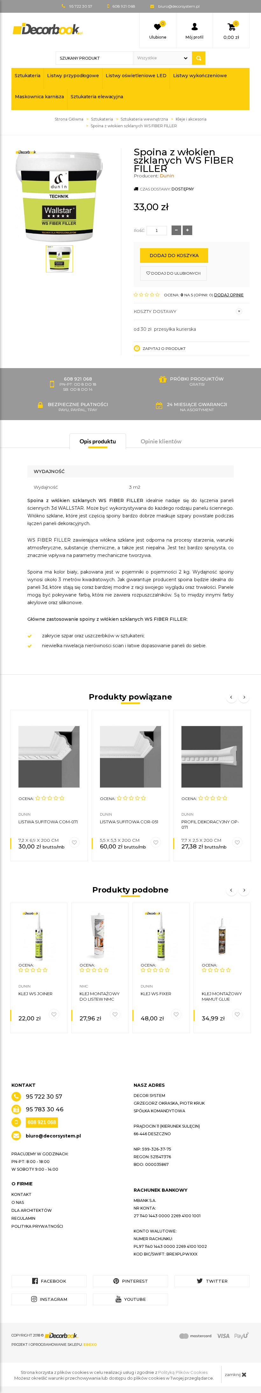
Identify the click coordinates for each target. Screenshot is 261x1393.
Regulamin (23, 1218)
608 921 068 (42, 1122)
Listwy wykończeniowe (200, 75)
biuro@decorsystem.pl (179, 6)
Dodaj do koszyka (174, 255)
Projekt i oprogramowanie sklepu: (54, 1344)
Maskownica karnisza (39, 97)
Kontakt (21, 1194)
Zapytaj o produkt (164, 348)
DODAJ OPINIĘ (228, 295)
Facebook (52, 1281)
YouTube (134, 1299)
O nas (17, 1202)
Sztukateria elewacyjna (97, 97)
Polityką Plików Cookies (183, 1372)
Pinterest (134, 1281)
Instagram (53, 1299)
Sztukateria (27, 75)
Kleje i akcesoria (191, 119)
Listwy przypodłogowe (73, 75)
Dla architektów (31, 1210)
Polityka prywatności (37, 1226)
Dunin (167, 176)
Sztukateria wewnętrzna (144, 119)
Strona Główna (69, 119)
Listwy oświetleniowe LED (136, 75)
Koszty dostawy (155, 311)
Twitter (216, 1281)
